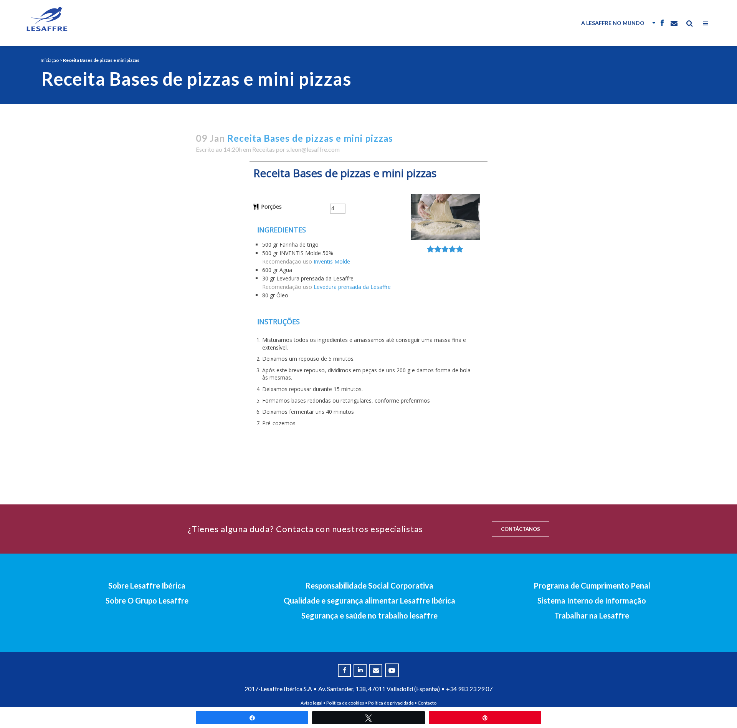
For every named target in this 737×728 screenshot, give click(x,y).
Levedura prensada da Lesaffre (352, 286)
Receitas (263, 149)
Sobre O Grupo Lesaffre (147, 600)
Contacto (427, 703)
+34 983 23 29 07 (469, 688)
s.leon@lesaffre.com (313, 149)
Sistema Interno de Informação (591, 600)
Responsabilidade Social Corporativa (369, 585)
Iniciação (50, 60)
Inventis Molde (332, 261)
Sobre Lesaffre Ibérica (146, 585)
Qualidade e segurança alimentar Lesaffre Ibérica (369, 600)
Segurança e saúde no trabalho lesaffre (369, 615)
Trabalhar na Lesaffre (591, 615)
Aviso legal (311, 703)
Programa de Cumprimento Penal (592, 585)
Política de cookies (345, 703)
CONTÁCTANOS (520, 529)
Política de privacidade (391, 703)
